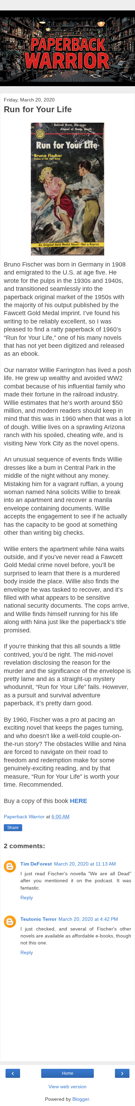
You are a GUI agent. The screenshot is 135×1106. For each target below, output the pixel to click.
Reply (26, 897)
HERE (78, 800)
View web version (67, 1086)
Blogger (80, 1099)
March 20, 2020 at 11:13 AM (85, 864)
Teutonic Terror (38, 919)
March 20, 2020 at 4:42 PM (88, 919)
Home (67, 1073)
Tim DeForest (36, 864)
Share (13, 827)
